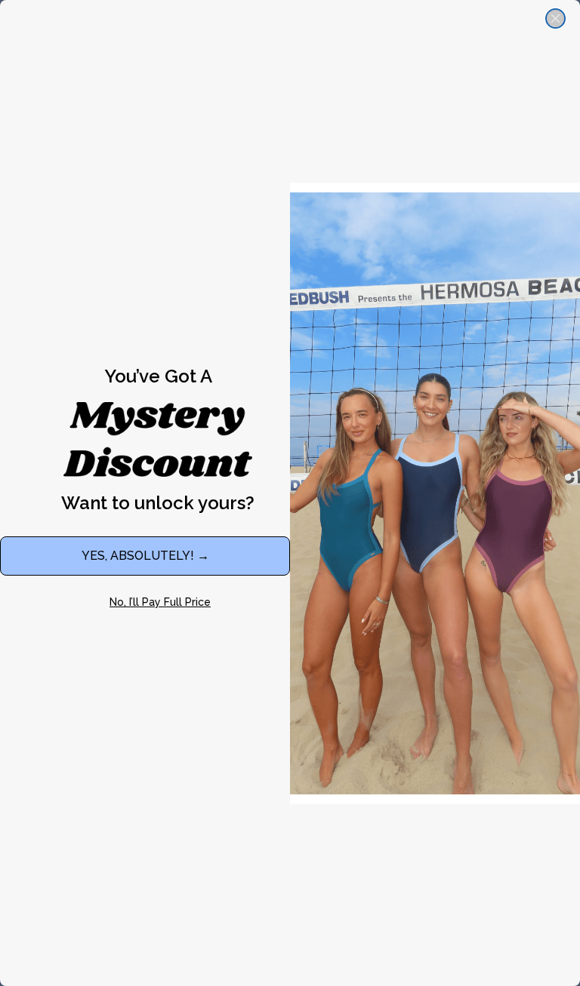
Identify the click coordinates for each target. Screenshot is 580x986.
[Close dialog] (555, 18)
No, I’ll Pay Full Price (160, 602)
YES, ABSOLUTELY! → (145, 555)
